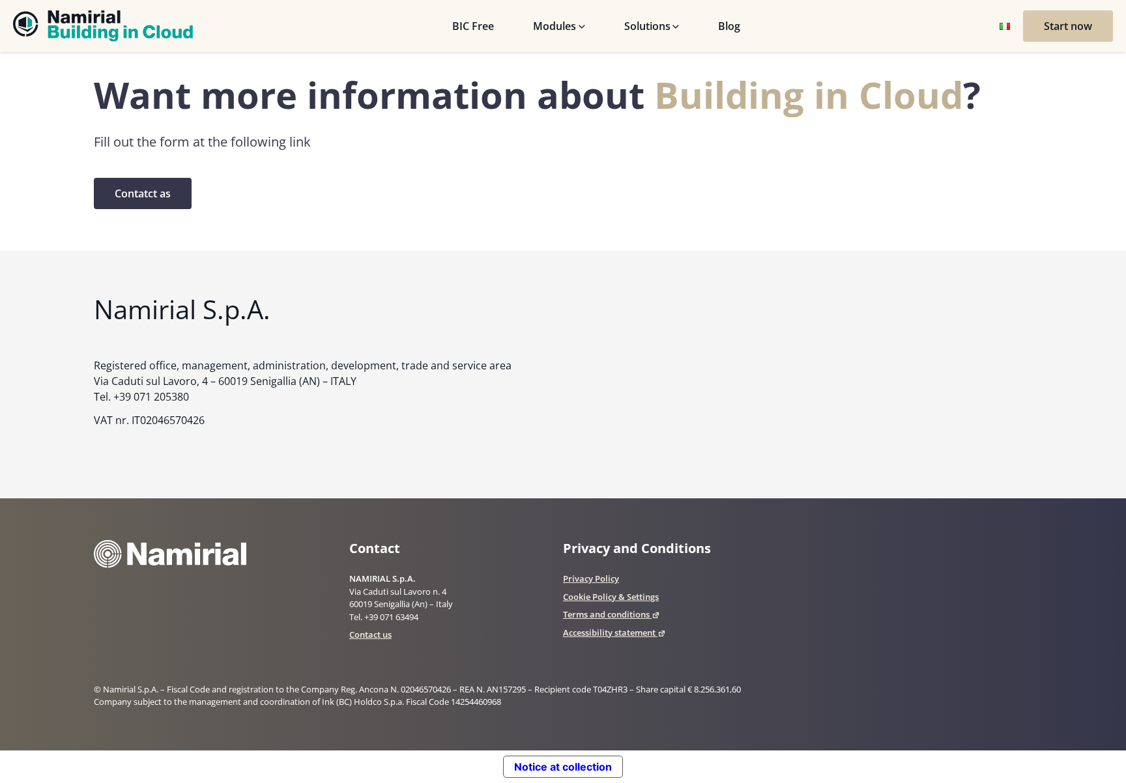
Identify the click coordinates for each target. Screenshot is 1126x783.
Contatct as (143, 193)
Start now (1068, 26)
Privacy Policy (591, 578)
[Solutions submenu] (676, 26)
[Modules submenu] (582, 26)
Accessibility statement (609, 632)
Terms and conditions (606, 614)
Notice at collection (563, 766)
